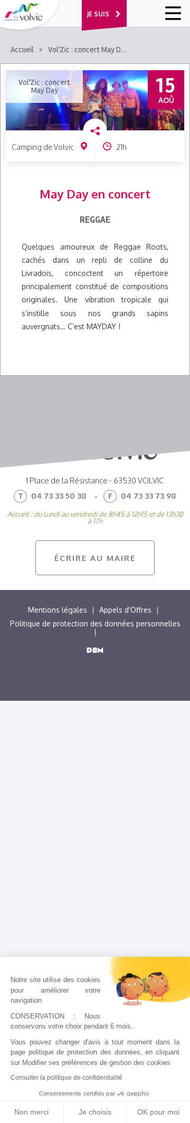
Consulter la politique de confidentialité (66, 1077)
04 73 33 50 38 (52, 496)
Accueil (22, 50)
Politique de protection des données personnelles (95, 623)
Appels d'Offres (125, 609)
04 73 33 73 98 (142, 496)
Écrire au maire (95, 558)
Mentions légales (57, 609)
